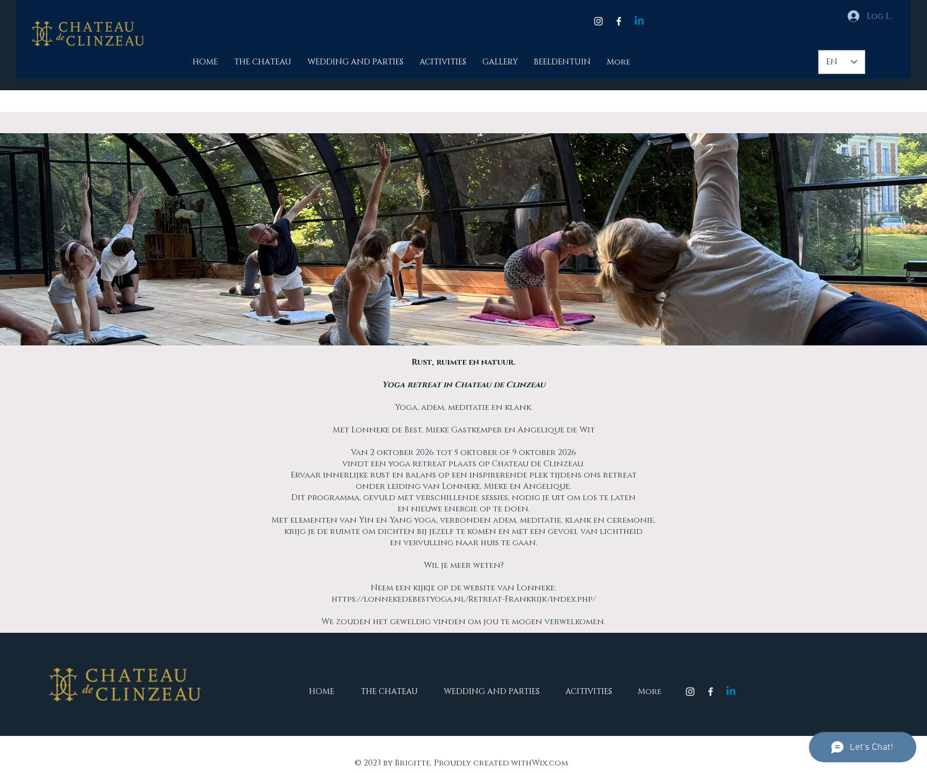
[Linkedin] (639, 21)
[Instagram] (598, 21)
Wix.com (550, 763)
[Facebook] (618, 21)
